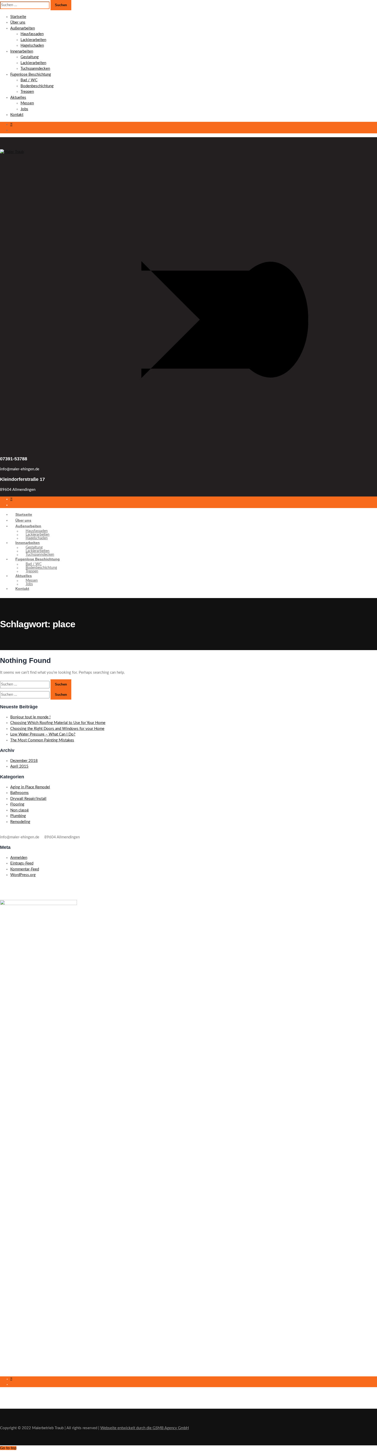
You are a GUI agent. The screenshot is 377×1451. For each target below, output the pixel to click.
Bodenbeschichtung (37, 86)
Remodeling (20, 822)
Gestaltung (30, 57)
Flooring (17, 804)
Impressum (8, 1314)
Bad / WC (29, 80)
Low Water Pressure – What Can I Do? (42, 734)
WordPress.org (23, 875)
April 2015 (19, 766)
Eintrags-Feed (21, 863)
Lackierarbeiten (33, 40)
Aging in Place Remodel (30, 787)
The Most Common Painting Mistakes (42, 740)
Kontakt (16, 115)
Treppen (27, 92)
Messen (27, 103)
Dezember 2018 (24, 761)
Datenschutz (10, 1323)
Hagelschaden (32, 45)
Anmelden (18, 858)
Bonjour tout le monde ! (30, 717)
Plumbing (18, 816)
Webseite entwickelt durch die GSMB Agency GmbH (144, 1428)
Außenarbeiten (22, 28)
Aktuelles (18, 98)
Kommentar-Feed (24, 869)
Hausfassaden (32, 34)
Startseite (18, 17)
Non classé (19, 810)
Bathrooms (19, 793)
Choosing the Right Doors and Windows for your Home (57, 729)
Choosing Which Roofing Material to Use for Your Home (57, 723)
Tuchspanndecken (35, 69)
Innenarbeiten (21, 51)
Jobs (24, 109)
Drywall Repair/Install (28, 799)
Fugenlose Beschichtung (30, 74)
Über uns (17, 22)
